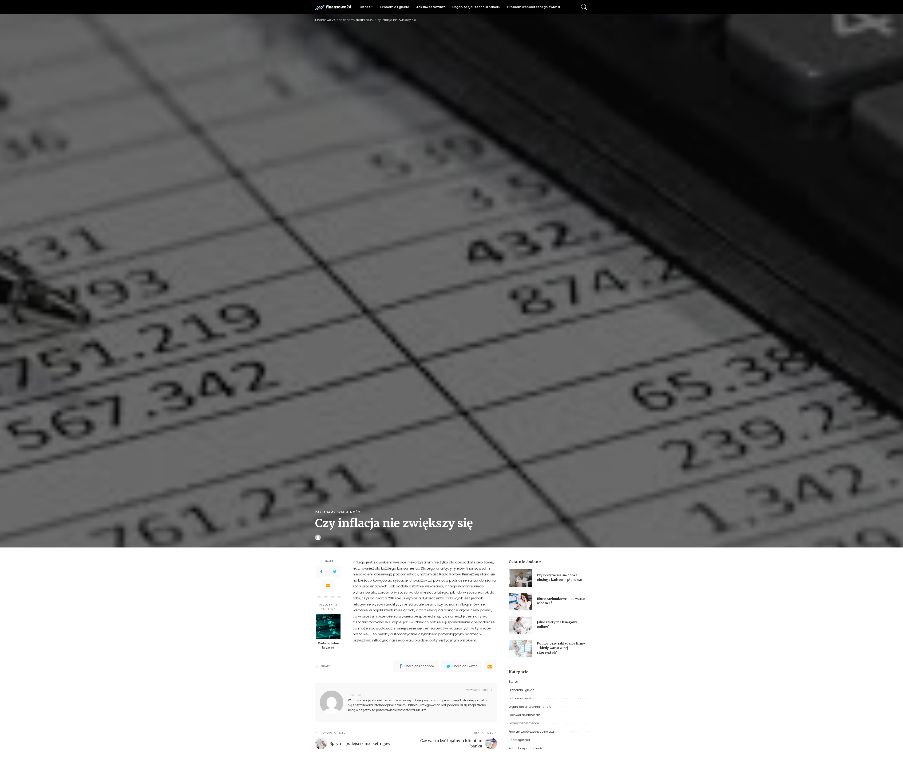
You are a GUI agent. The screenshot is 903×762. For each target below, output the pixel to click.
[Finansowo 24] (334, 7)
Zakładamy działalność (337, 512)
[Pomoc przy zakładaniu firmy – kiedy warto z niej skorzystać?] (520, 648)
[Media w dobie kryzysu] (328, 626)
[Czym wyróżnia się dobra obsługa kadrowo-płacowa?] (520, 578)
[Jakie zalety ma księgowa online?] (520, 625)
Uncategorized (519, 740)
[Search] (584, 7)
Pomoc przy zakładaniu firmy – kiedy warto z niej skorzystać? (561, 648)
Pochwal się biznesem (524, 715)
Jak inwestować (520, 698)
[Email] (328, 585)
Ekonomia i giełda (522, 690)
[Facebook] (321, 571)
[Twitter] (335, 571)
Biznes (513, 682)
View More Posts (477, 690)
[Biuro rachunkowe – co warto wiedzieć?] (520, 601)
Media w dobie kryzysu (328, 645)
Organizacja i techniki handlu (530, 707)
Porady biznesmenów (524, 723)
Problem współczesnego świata (531, 732)
